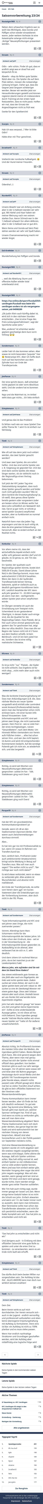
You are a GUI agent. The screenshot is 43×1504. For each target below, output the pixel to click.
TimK (4, 441)
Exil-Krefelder (8, 250)
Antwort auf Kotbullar (11, 660)
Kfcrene (5, 653)
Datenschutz (27, 1501)
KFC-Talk (11, 9)
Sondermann (8, 345)
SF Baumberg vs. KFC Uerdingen (14, 1402)
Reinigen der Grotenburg (12, 1421)
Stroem (5, 55)
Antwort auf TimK (10, 690)
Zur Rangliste (21, 1488)
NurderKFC (7, 195)
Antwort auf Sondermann (13, 816)
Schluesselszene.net (13, 1496)
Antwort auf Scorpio (11, 154)
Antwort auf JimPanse (11, 414)
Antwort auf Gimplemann (13, 447)
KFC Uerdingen (34, 1498)
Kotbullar (6, 544)
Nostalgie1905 (8, 21)
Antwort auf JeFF (9, 61)
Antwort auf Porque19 (11, 1041)
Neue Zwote (6, 1413)
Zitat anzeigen (34, 61)
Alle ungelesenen (21, 1428)
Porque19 (6, 810)
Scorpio (5, 124)
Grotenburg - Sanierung (11, 1417)
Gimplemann (8, 408)
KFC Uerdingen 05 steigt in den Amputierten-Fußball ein (14, 1407)
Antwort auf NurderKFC (12, 273)
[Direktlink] (39, 21)
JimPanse (6, 376)
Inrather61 (7, 147)
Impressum (15, 1501)
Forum (4, 9)
